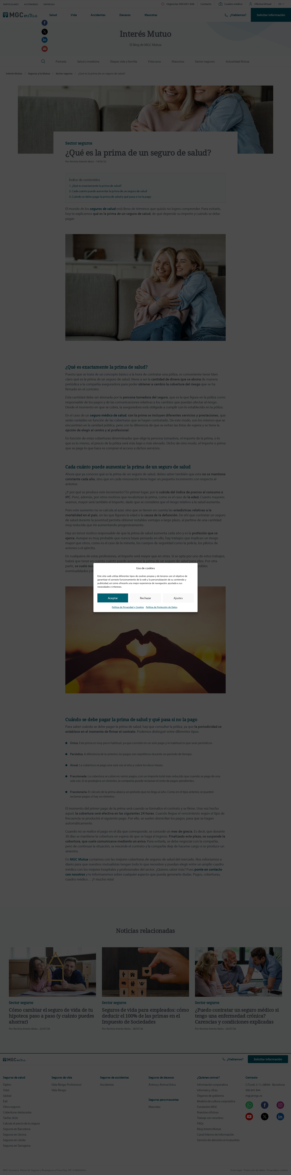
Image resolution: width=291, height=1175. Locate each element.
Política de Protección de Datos (161, 607)
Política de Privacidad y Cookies (128, 607)
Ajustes (178, 598)
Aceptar (113, 598)
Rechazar (145, 598)
